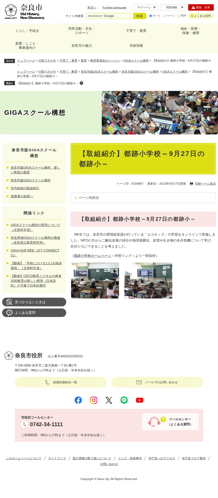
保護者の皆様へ (22, 196)
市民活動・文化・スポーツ (81, 31)
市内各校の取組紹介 (25, 188)
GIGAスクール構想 (136, 60)
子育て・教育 (136, 31)
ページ (171, 15)
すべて (157, 15)
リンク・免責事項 (130, 458)
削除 (81, 83)
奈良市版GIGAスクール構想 (99, 71)
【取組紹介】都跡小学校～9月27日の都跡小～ (48, 83)
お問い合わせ (109, 464)
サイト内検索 (74, 16)
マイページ (144, 7)
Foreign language (114, 7)
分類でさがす (47, 60)
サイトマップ (57, 458)
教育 (84, 60)
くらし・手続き (27, 31)
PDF (183, 15)
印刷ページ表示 (205, 183)
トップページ (26, 60)
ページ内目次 (89, 197)
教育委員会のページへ (105, 60)
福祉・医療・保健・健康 (191, 31)
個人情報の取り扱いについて (92, 458)
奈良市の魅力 (82, 45)
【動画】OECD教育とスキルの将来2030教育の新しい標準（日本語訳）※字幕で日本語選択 (36, 280)
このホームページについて (24, 458)
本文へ (91, 7)
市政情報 (136, 45)
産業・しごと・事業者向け (27, 46)
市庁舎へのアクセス (161, 458)
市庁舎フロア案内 (194, 458)
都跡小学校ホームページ (92, 255)
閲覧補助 (171, 7)
